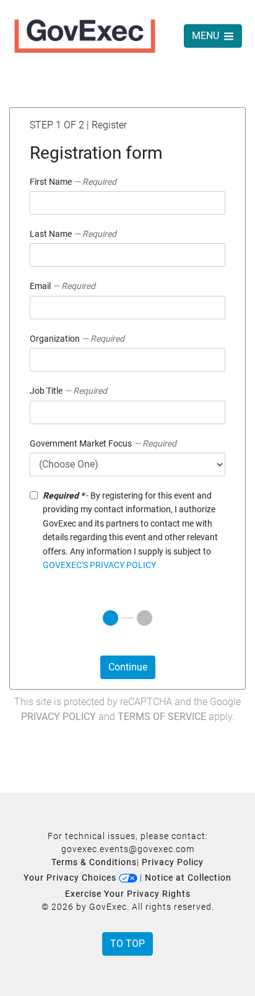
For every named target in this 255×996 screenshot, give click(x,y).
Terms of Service (162, 717)
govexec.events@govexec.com (127, 849)
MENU (207, 36)
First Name (73, 182)
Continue (127, 667)
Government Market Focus (103, 443)
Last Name (73, 234)
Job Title (68, 391)
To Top (127, 943)
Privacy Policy (58, 717)
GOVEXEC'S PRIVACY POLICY (99, 565)
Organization (77, 339)
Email (62, 286)
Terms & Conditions (94, 862)
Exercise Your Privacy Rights (128, 894)
